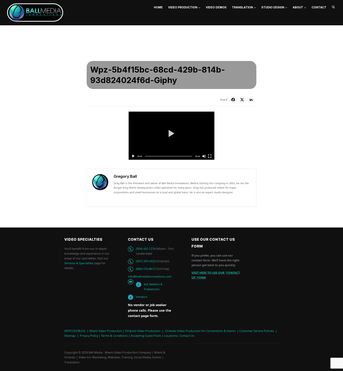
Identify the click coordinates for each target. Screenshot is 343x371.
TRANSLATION (242, 7)
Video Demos (216, 7)
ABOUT (298, 7)
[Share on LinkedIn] (251, 99)
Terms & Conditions (114, 336)
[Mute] (204, 156)
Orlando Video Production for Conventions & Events (200, 331)
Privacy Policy (89, 336)
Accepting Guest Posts (145, 336)
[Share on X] (242, 99)
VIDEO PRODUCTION (182, 7)
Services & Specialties (78, 263)
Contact (319, 7)
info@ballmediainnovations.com (150, 276)
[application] (171, 136)
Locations (170, 336)
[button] (172, 136)
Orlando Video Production (143, 331)
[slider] (168, 156)
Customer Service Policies (256, 331)
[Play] (133, 156)
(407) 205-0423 (145, 261)
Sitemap (69, 336)
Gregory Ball (125, 176)
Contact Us (186, 336)
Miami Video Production (105, 331)
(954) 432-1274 (145, 249)
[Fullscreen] (210, 156)
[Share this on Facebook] (233, 99)
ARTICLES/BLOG (75, 331)
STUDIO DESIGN (272, 7)
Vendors (141, 297)
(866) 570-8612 (145, 269)
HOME (158, 7)
